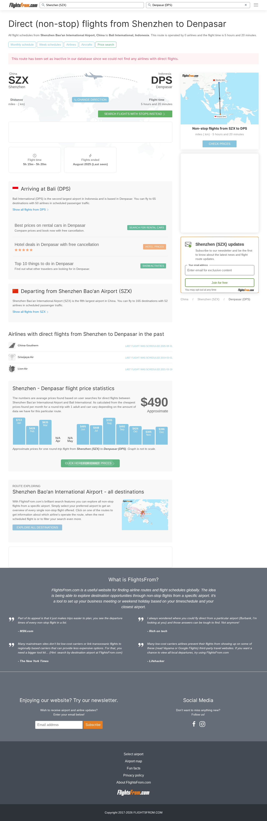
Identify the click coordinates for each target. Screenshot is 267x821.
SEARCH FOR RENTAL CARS (146, 227)
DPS (161, 80)
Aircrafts (86, 44)
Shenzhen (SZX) (208, 299)
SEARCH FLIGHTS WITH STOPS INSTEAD (133, 113)
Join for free (220, 282)
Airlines (71, 44)
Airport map (133, 761)
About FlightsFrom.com (133, 782)
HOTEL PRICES (154, 246)
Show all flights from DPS (30, 209)
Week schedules (50, 44)
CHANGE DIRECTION (92, 99)
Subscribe (93, 725)
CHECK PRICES (219, 143)
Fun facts (133, 768)
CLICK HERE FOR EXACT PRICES (88, 463)
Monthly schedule (22, 44)
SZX (18, 80)
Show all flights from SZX (29, 311)
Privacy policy (133, 775)
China (184, 299)
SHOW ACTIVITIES (153, 265)
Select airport (133, 754)
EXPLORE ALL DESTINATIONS (37, 527)
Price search (106, 44)
